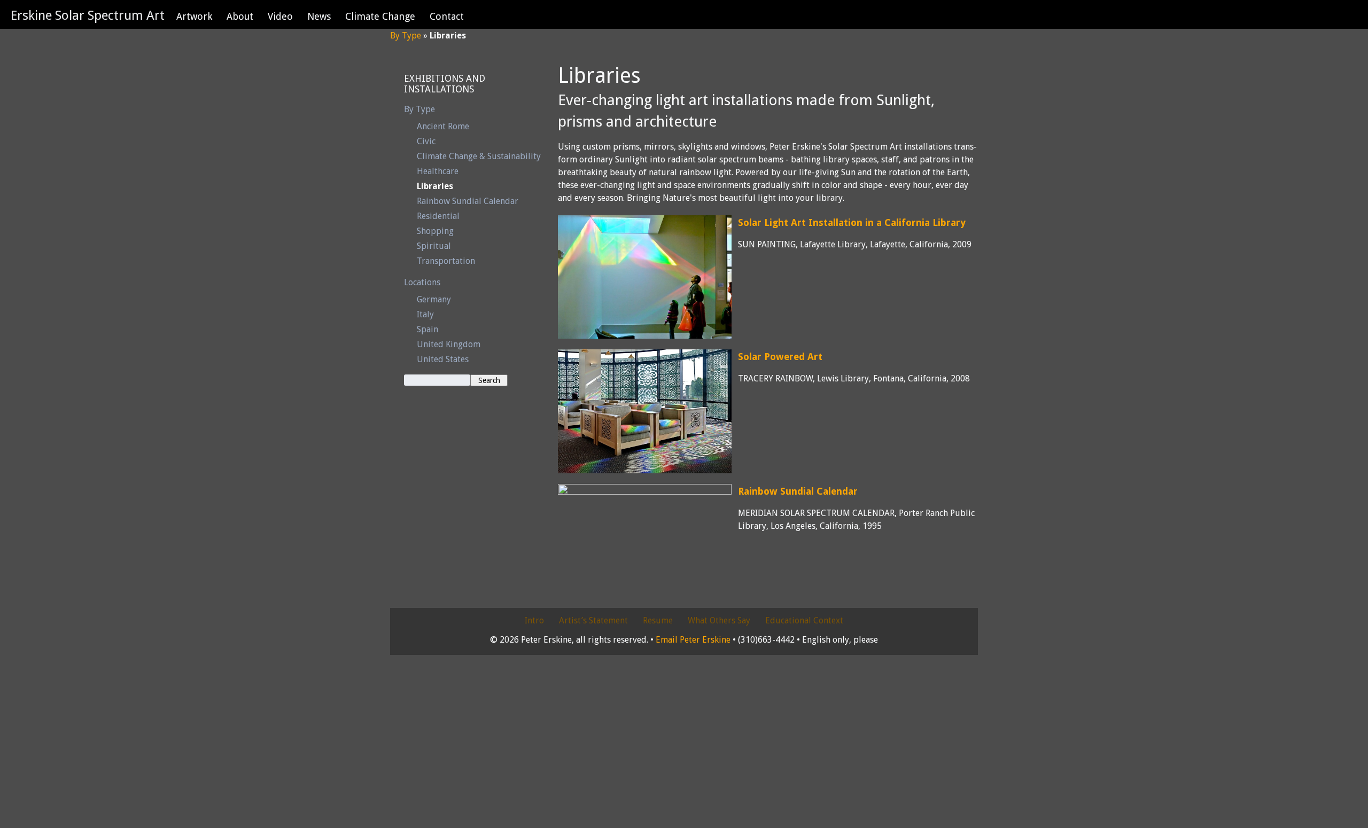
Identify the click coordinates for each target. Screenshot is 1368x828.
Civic (426, 141)
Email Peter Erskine (693, 640)
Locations (422, 282)
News (319, 16)
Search (489, 380)
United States (443, 359)
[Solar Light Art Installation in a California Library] (645, 277)
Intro (534, 620)
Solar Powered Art (780, 356)
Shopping (435, 231)
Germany (434, 299)
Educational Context (804, 620)
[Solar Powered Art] (645, 411)
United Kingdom (448, 344)
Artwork (194, 16)
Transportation (446, 261)
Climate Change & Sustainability (479, 156)
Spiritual (434, 246)
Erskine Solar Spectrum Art (88, 15)
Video (280, 16)
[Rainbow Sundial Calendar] (645, 546)
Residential (438, 216)
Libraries (435, 186)
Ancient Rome (443, 126)
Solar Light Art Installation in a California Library (852, 222)
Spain (427, 329)
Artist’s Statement (593, 620)
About (240, 16)
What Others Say (719, 620)
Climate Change (380, 16)
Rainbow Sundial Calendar (467, 201)
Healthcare (437, 171)
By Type (405, 35)
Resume (658, 620)
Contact (447, 16)
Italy (425, 314)
